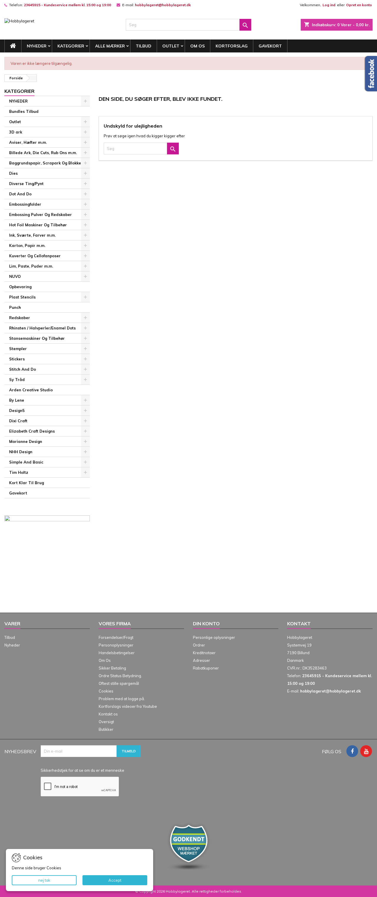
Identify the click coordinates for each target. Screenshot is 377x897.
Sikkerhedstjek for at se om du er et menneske (82, 770)
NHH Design (20, 451)
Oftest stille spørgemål (119, 683)
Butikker (106, 729)
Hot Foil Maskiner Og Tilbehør (38, 224)
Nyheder (12, 645)
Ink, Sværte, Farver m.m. (32, 235)
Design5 (17, 410)
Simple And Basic (26, 462)
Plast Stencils (22, 297)
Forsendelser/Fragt (116, 637)
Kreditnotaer (204, 652)
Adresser (201, 660)
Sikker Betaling (112, 668)
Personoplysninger (116, 645)
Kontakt (299, 623)
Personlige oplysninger (214, 637)
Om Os (197, 46)
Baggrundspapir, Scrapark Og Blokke (45, 163)
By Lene (16, 400)
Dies (13, 173)
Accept (114, 880)
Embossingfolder (25, 204)
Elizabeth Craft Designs (32, 431)
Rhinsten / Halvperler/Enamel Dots (42, 328)
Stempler (18, 348)
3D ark (15, 132)
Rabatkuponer (206, 668)
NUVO (15, 276)
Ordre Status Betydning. (120, 675)
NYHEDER (37, 46)
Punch (15, 307)
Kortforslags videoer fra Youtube (128, 706)
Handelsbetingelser (117, 652)
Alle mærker (110, 46)
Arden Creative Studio (31, 390)
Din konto (206, 623)
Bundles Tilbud (24, 111)
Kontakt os (108, 714)
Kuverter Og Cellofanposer (35, 255)
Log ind (329, 5)
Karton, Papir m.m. (27, 245)
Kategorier (70, 46)
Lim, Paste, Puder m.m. (31, 266)
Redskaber (19, 317)
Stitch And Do (22, 369)
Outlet (170, 46)
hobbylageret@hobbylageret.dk (163, 5)
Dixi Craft (18, 420)
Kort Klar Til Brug (26, 482)
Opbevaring (20, 286)
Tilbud (143, 46)
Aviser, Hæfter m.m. (28, 142)
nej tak (44, 880)
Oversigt (106, 721)
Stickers (17, 359)
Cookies (106, 691)
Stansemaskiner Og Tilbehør (37, 338)
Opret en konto (359, 5)
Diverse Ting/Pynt (26, 183)
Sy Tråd (17, 379)
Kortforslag (232, 46)
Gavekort (270, 46)
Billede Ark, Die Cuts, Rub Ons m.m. (43, 152)
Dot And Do (20, 194)
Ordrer (199, 645)
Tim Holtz (18, 472)
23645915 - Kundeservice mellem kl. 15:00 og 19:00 (67, 5)
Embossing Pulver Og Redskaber (40, 214)
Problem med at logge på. (122, 698)
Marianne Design (25, 441)
